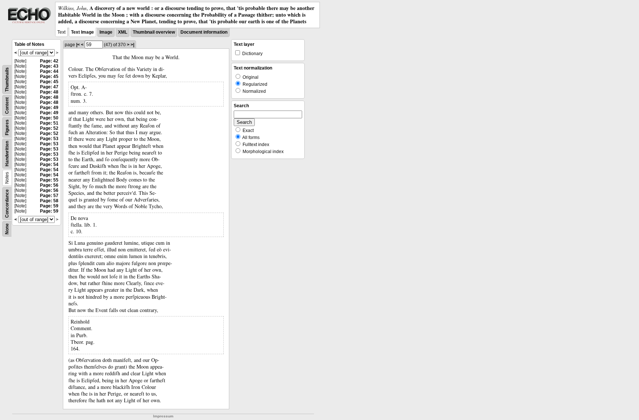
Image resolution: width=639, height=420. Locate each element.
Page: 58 (49, 200)
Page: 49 (49, 107)
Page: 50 (49, 118)
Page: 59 (49, 206)
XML (122, 32)
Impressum (163, 416)
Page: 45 (49, 76)
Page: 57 (49, 195)
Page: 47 (49, 86)
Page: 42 (49, 61)
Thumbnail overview (154, 32)
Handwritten (7, 153)
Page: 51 (49, 123)
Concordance (7, 203)
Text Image (82, 32)
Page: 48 (49, 92)
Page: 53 (49, 138)
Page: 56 (49, 185)
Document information (203, 32)
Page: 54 (49, 164)
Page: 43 (49, 66)
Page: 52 (49, 128)
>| (132, 44)
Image (105, 32)
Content (7, 105)
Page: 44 (49, 71)
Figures (7, 127)
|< (78, 44)
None (7, 228)
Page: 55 (49, 180)
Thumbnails (7, 79)
